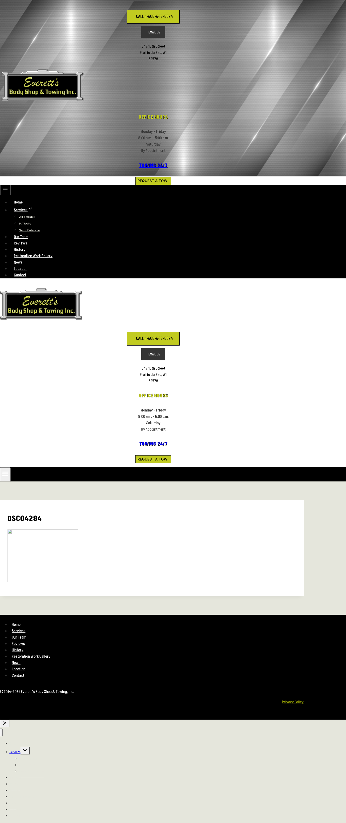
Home (18, 202)
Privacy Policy (293, 702)
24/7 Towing (25, 224)
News (18, 262)
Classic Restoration (29, 230)
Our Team (21, 237)
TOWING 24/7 (153, 165)
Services (18, 631)
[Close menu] (1, 732)
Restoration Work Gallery (33, 256)
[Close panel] (4, 723)
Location (20, 269)
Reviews (20, 243)
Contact (20, 275)
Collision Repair (27, 217)
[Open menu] (5, 474)
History (19, 250)
